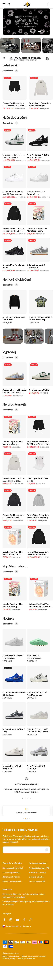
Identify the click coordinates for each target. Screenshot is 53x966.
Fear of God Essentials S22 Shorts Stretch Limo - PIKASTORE (14, 104)
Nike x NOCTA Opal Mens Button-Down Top (40, 318)
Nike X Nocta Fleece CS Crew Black (14, 318)
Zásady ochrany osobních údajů (34, 956)
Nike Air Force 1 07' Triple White (36, 193)
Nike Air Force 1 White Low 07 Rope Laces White (13, 193)
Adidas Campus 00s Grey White (36, 266)
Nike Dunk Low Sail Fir (39, 390)
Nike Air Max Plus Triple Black (13, 266)
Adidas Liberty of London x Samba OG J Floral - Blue (14, 391)
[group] (26, 21)
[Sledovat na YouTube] (17, 920)
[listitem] (26, 810)
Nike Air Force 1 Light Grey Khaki (12, 767)
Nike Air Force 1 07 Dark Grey (14, 730)
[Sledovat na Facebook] (4, 920)
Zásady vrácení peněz (11, 956)
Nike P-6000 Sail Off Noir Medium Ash (37, 694)
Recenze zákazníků (37, 881)
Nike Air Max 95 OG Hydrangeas (36, 767)
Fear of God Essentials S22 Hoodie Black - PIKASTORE (13, 516)
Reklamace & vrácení (11, 877)
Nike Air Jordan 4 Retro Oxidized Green (13, 156)
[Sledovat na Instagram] (11, 920)
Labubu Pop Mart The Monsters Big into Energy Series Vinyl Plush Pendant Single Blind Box (13, 553)
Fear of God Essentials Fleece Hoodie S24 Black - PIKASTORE (13, 229)
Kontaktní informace (37, 872)
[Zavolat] (30, 919)
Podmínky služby (9, 958)
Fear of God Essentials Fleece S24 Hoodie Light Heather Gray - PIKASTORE (38, 516)
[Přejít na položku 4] (30, 798)
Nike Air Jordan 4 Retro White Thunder (38, 156)
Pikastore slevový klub (12, 881)
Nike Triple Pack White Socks (37, 479)
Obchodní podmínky (11, 872)
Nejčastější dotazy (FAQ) (39, 868)
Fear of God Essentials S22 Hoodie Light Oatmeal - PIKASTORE (40, 104)
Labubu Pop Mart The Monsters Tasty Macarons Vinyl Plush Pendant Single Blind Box (37, 229)
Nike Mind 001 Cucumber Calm (34, 657)
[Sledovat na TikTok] (24, 920)
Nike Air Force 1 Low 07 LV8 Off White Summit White (37, 730)
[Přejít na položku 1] (22, 798)
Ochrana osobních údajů (13, 868)
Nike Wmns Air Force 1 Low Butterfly (13, 657)
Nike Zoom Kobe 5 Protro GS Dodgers (14, 694)
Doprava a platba (36, 877)
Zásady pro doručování (26, 958)
